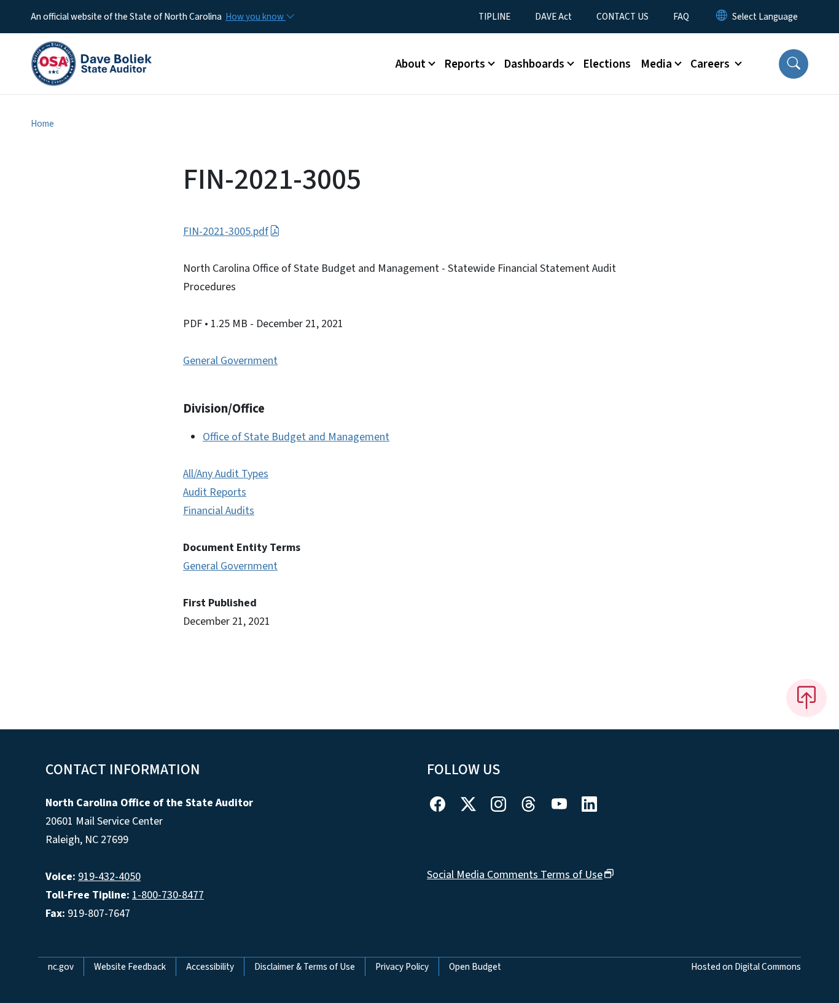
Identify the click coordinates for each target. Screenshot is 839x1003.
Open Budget (475, 966)
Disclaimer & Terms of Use (304, 966)
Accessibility (210, 966)
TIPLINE (494, 16)
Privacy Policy (402, 966)
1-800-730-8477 (168, 895)
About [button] (411, 64)
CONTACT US (622, 16)
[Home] (91, 49)
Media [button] (656, 64)
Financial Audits (218, 510)
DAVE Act (553, 16)
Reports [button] (464, 64)
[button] (793, 64)
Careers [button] (711, 64)
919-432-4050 (109, 876)
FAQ (681, 16)
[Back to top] (806, 698)
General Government (230, 360)
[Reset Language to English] (721, 16)
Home (42, 123)
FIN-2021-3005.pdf (225, 231)
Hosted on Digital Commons (746, 966)
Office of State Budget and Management (296, 437)
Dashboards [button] (534, 64)
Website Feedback (130, 966)
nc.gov (61, 966)
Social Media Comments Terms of (515, 874)
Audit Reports (214, 492)
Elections (607, 64)
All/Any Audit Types (225, 474)
